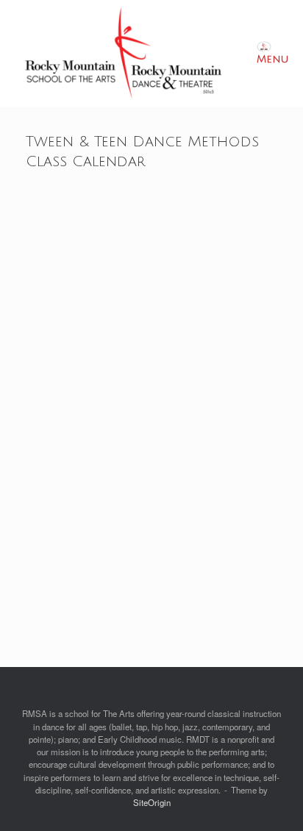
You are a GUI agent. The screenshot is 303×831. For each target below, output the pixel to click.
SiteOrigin (152, 802)
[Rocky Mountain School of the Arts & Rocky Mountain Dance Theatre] (123, 53)
